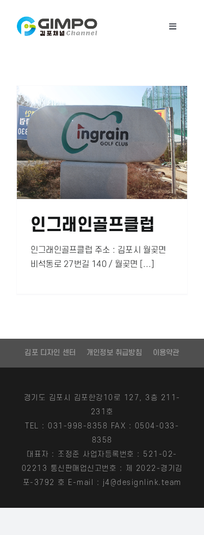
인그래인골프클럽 (92, 225)
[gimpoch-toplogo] (57, 20)
